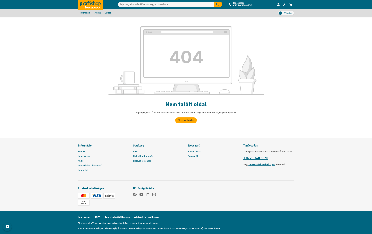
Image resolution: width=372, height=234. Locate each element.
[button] (158, 147)
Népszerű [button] (194, 145)
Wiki (135, 151)
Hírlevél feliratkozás (143, 156)
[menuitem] (278, 4)
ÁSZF (80, 161)
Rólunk (81, 151)
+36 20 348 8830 (255, 158)
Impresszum (84, 156)
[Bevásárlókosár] (291, 4)
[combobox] (166, 4)
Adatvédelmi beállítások (146, 217)
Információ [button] (85, 145)
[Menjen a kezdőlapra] (90, 4)
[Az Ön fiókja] (278, 4)
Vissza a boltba (186, 120)
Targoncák (193, 156)
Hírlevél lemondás (142, 161)
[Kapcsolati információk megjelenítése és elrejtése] (7, 226)
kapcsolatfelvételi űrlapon (261, 164)
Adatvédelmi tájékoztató (90, 165)
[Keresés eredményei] (218, 4)
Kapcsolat (83, 170)
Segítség (138, 145)
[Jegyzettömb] (284, 4)
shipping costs (105, 223)
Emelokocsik (194, 151)
